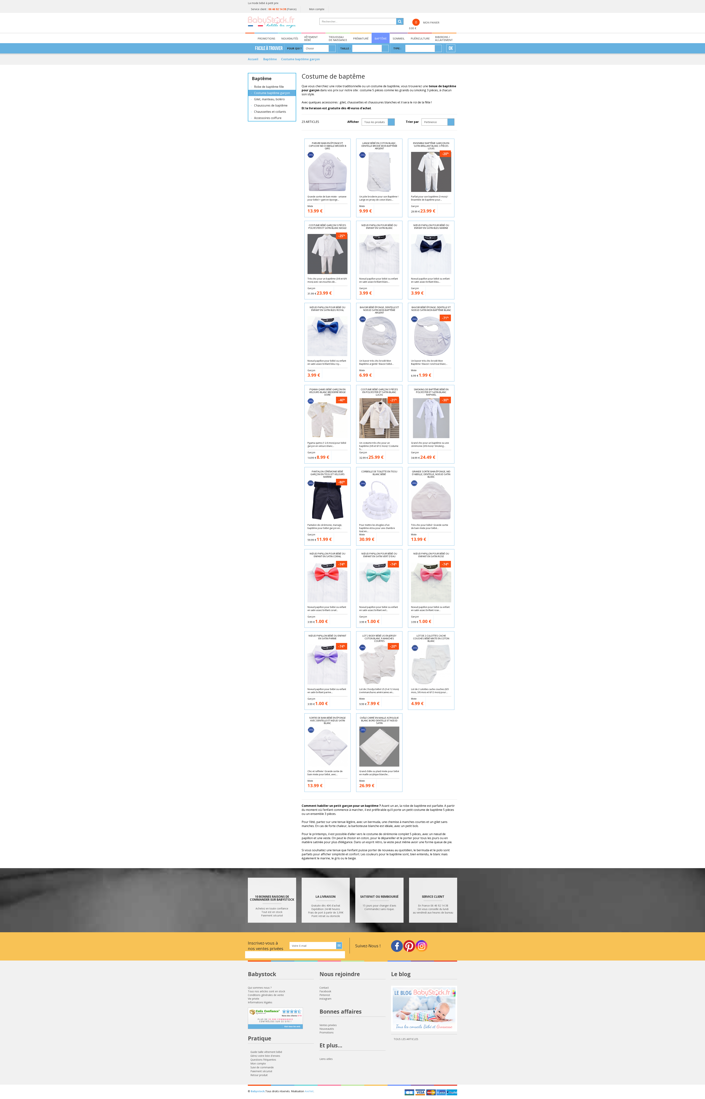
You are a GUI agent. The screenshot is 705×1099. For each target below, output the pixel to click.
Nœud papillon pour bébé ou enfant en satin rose (431, 555)
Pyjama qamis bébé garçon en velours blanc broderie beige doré (327, 392)
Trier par (412, 122)
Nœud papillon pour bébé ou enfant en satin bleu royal (327, 308)
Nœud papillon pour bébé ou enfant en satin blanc (379, 226)
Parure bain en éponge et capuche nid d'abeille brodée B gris (327, 146)
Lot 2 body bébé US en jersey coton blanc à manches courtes (379, 638)
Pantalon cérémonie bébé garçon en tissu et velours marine (327, 474)
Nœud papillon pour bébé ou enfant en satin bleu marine (431, 226)
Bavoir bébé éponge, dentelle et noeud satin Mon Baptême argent (379, 310)
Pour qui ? (294, 48)
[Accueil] (272, 22)
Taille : (345, 48)
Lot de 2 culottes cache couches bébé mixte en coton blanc (431, 638)
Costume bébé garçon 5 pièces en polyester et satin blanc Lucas (379, 392)
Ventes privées (328, 1025)
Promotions (326, 1032)
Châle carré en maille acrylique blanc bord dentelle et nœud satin (379, 720)
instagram (325, 998)
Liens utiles (326, 1059)
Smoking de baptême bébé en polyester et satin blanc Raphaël (431, 392)
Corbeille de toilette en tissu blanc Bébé (379, 472)
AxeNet (309, 1091)
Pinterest (324, 995)
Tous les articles (405, 1039)
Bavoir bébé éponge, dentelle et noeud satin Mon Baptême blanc (431, 308)
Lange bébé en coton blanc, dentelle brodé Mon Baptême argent (379, 146)
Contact (324, 987)
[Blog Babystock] (424, 1010)
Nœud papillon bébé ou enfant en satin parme (327, 637)
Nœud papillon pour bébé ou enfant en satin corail (327, 555)
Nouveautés (326, 1028)
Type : (397, 48)
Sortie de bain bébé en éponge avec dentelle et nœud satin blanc (327, 720)
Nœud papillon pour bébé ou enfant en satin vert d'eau (379, 555)
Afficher (353, 122)
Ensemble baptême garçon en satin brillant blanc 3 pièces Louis (431, 146)
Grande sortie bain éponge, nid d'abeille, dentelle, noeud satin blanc (431, 474)
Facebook (325, 991)
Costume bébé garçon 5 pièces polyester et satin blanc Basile (327, 226)
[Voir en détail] (345, 208)
